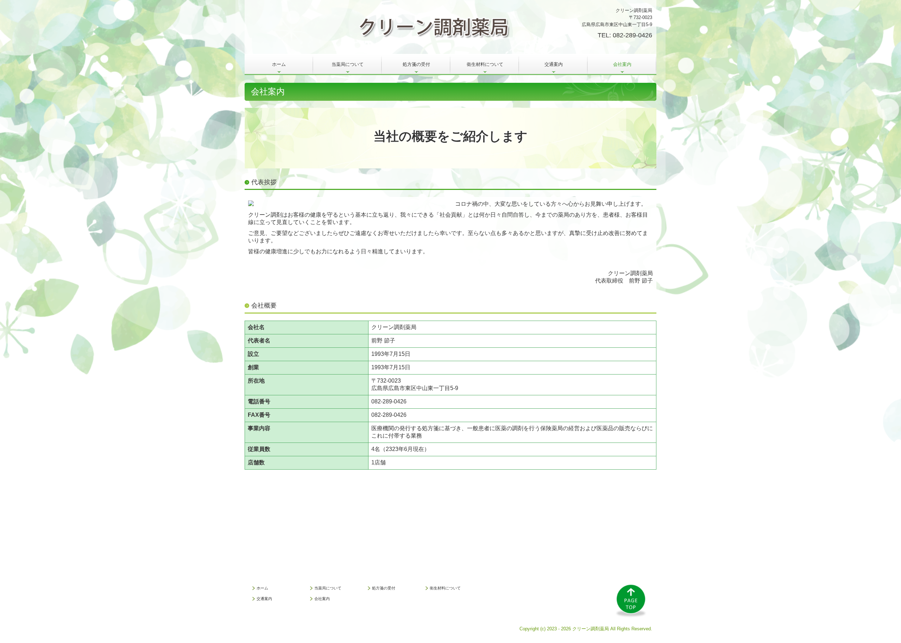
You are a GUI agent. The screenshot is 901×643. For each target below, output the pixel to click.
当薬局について (348, 64)
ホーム (279, 64)
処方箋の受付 (416, 64)
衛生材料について (485, 64)
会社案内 (622, 64)
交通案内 (553, 64)
